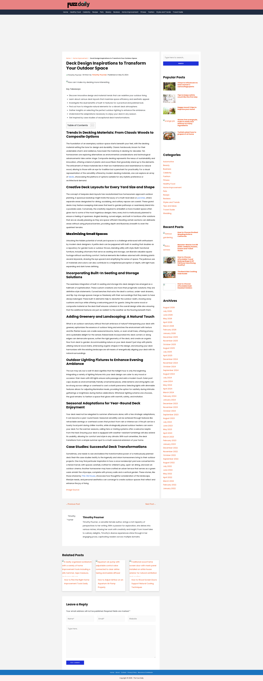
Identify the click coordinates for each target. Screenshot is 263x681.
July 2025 (167, 352)
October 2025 (169, 344)
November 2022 (170, 451)
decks (71, 177)
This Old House (88, 476)
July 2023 (167, 422)
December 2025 (170, 337)
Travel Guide (178, 12)
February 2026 (169, 329)
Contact (123, 672)
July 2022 (167, 466)
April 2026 (167, 322)
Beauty (108, 12)
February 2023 (169, 440)
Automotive (168, 161)
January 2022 (169, 488)
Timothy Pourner (99, 75)
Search (180, 63)
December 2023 (170, 403)
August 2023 (169, 418)
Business (167, 169)
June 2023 (168, 425)
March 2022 (168, 481)
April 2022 (167, 477)
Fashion (151, 12)
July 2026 (167, 311)
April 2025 (167, 355)
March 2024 (168, 392)
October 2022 (169, 455)
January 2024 (169, 400)
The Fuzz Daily (138, 678)
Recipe (95, 12)
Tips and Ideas (170, 206)
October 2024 (169, 366)
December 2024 (170, 359)
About (118, 672)
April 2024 (167, 388)
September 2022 (170, 459)
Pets (102, 12)
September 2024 (171, 370)
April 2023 (167, 433)
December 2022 (170, 448)
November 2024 (170, 363)
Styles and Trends (163, 12)
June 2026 (168, 315)
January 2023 (169, 444)
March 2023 (168, 436)
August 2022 (169, 462)
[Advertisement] (131, 30)
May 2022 (167, 473)
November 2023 (170, 407)
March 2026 (168, 326)
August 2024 (169, 374)
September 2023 (170, 414)
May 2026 (167, 318)
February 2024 (169, 396)
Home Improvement (130, 12)
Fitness (143, 12)
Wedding (167, 213)
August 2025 (169, 348)
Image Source (72, 489)
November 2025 (170, 340)
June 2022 (168, 470)
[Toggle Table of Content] (91, 125)
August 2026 (169, 307)
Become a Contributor (145, 672)
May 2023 (167, 429)
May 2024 (167, 385)
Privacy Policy (132, 672)
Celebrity (86, 12)
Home (65, 12)
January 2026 (169, 333)
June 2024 (168, 381)
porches (141, 198)
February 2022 (169, 484)
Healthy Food (75, 12)
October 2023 (169, 411)
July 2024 (167, 377)
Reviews (116, 12)
